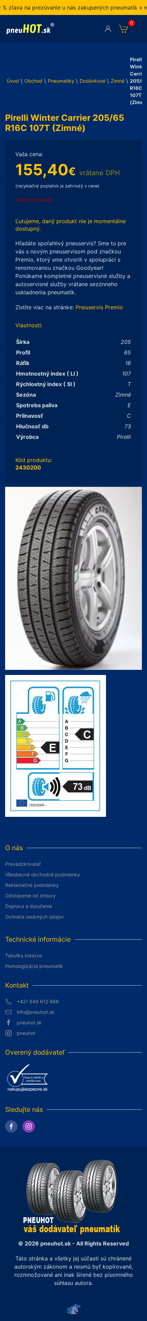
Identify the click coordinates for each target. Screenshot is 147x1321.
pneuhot (26, 1033)
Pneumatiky (61, 81)
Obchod (33, 81)
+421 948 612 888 (38, 1001)
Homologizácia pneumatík (34, 966)
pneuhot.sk (29, 1022)
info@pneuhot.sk (35, 1012)
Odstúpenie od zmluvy (30, 895)
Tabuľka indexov (23, 955)
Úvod (13, 81)
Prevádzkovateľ (23, 864)
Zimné (117, 81)
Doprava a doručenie (28, 906)
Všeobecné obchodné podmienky (42, 874)
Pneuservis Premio (99, 307)
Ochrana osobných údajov (34, 917)
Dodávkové (92, 81)
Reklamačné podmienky (32, 885)
